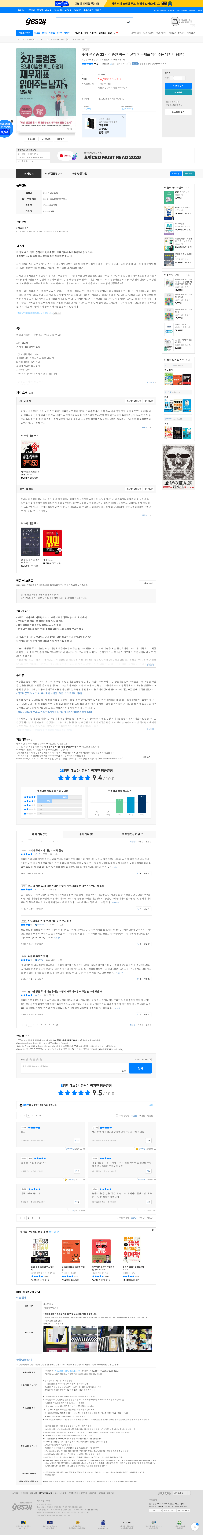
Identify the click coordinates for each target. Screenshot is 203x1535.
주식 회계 (168, 370)
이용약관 (33, 1493)
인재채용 (24, 1493)
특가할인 (172, 33)
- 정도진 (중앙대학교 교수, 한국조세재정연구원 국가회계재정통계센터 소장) (54, 711)
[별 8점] (37, 1059)
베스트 (37, 33)
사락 (86, 33)
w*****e (41, 925)
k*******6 (169, 419)
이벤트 (52, 33)
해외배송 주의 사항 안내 (178, 102)
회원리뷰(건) (108, 64)
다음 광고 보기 (193, 25)
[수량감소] (171, 78)
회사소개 (15, 1493)
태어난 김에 (104, 126)
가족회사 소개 (182, 1493)
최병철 (92, 60)
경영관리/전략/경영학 (45, 231)
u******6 (141, 1180)
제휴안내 (92, 1493)
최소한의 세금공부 (182, 207)
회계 (166, 397)
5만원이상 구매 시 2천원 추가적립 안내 (127, 88)
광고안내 (84, 1493)
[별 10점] (40, 1059)
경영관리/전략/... (59, 39)
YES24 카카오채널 (159, 1493)
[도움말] (92, 84)
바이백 (59, 33)
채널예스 (78, 33)
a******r (142, 1149)
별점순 (149, 841)
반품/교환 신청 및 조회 (64, 1371)
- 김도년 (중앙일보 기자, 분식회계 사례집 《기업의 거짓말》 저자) (49, 693)
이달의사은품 (161, 33)
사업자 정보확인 (92, 1509)
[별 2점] (27, 1059)
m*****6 (38, 995)
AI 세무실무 (179, 224)
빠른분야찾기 (24, 32)
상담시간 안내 (183, 1510)
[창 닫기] (122, 117)
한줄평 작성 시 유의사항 (150, 1059)
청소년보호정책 (60, 1493)
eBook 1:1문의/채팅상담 (177, 1506)
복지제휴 (101, 1493)
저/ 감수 (91, 60)
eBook (87, 107)
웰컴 (19, 39)
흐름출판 (105, 60)
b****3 (40, 960)
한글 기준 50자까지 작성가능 (35, 1066)
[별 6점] (33, 1059)
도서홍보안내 (73, 1493)
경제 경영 (42, 39)
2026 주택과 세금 (182, 192)
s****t (37, 890)
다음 (53, 841)
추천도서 (181, 33)
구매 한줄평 (123, 1116)
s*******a (70, 1149)
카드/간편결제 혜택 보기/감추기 (126, 99)
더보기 (188, 187)
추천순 (141, 841)
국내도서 (28, 39)
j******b (168, 392)
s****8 (37, 854)
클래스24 (102, 33)
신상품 (45, 33)
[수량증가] (183, 78)
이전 (26, 841)
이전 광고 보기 (191, 25)
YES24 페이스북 (162, 1493)
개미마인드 (48, 560)
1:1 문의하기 (155, 1510)
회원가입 (163, 10)
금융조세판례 (180, 324)
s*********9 (169, 365)
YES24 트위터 (166, 1493)
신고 (57, 854)
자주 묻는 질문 (169, 1510)
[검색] (128, 21)
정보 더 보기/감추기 (100, 64)
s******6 (142, 1210)
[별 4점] (30, 1059)
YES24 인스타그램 (169, 1493)
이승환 (84, 60)
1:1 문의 (77, 1371)
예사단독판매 (148, 33)
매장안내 (67, 33)
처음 (22, 841)
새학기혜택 (136, 33)
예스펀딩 (93, 33)
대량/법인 (191, 33)
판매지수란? (129, 64)
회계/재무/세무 (78, 39)
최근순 (133, 841)
